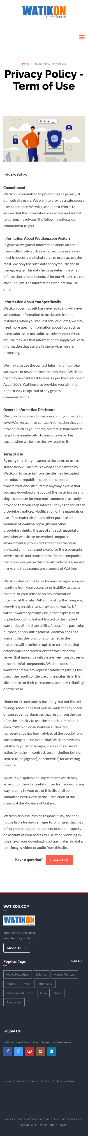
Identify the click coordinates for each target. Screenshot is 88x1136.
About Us (14, 948)
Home (25, 63)
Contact (46, 1081)
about (58, 993)
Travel (26, 984)
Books (10, 984)
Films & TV (45, 984)
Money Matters (64, 974)
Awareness (14, 1002)
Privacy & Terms (66, 1081)
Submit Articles (26, 1081)
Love (43, 993)
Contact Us (59, 860)
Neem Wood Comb (19, 993)
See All (77, 961)
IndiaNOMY (58, 1124)
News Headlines (17, 974)
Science (41, 974)
